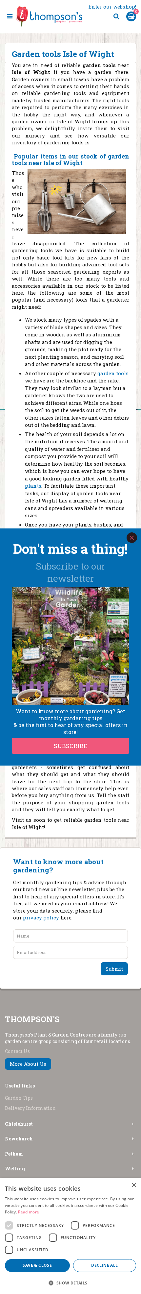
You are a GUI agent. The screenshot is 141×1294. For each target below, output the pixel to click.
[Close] (132, 537)
